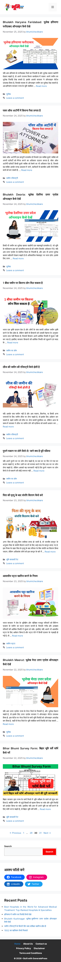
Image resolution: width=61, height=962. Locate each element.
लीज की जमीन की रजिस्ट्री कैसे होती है (21, 367)
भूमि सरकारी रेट (12, 559)
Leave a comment (15, 98)
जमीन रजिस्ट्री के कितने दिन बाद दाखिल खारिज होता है (25, 926)
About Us (28, 943)
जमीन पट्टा (10, 643)
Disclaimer (39, 948)
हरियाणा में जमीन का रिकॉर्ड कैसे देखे (17, 914)
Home (17, 943)
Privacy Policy (23, 948)
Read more (41, 86)
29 (31, 833)
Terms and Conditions (30, 953)
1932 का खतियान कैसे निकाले (16, 930)
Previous (15, 833)
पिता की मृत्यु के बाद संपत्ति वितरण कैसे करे (23, 495)
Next (47, 833)
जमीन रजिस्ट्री (12, 178)
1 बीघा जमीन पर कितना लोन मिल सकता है (23, 283)
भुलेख (8, 94)
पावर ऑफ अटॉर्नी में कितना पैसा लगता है (22, 110)
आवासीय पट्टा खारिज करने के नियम (20, 576)
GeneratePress (40, 958)
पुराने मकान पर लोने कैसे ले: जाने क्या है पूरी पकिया (26, 451)
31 (40, 833)
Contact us (41, 943)
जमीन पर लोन (11, 350)
